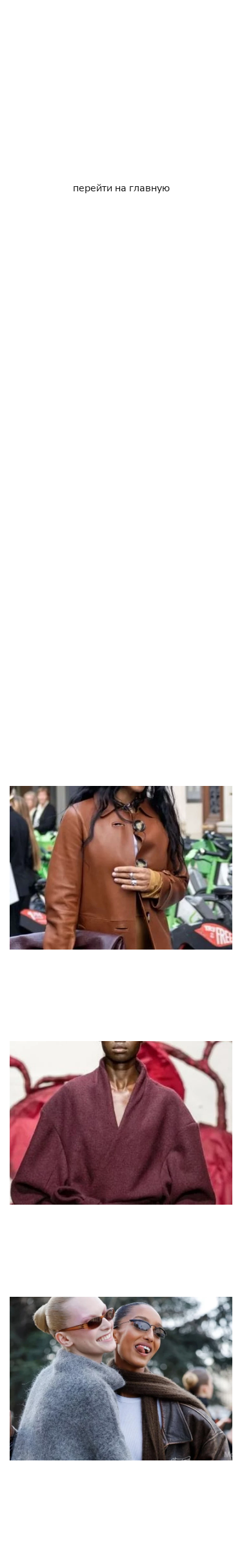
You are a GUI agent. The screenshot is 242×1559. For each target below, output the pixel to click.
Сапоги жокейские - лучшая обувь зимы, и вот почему (121, 746)
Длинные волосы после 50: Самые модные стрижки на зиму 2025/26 (121, 500)
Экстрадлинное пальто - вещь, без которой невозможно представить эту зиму (121, 992)
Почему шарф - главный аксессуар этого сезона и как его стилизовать (114, 1503)
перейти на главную (121, 188)
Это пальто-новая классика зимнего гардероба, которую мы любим (121, 1247)
